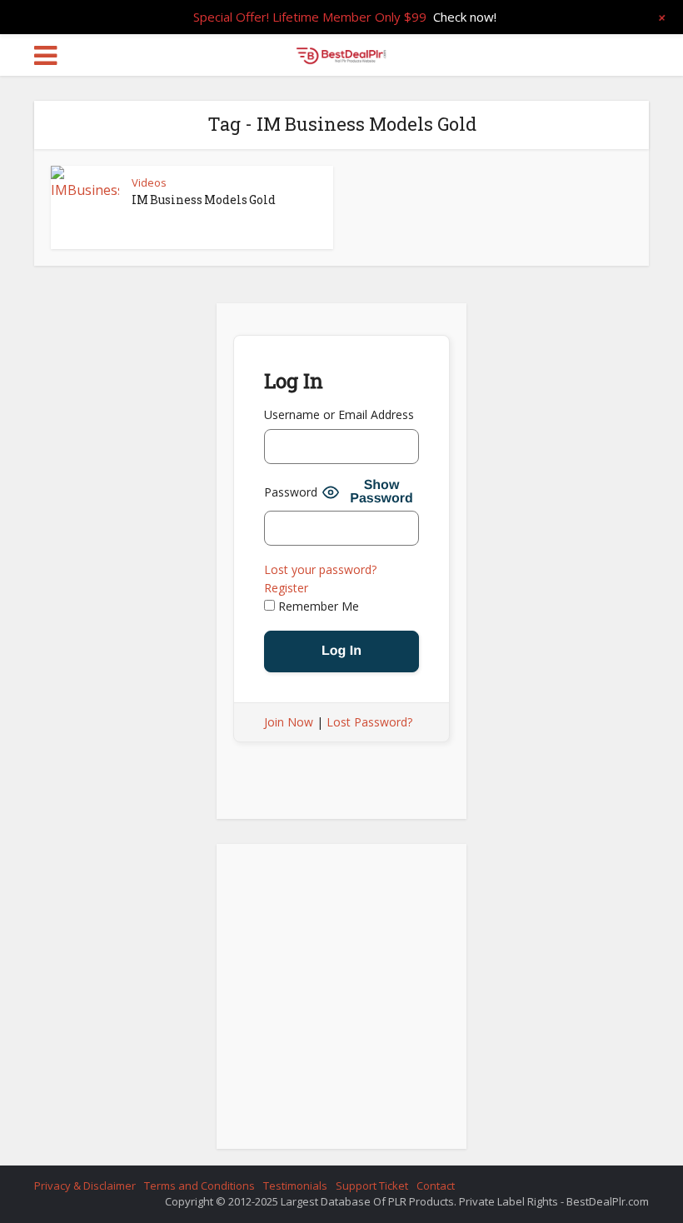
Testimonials (295, 1185)
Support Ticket (372, 1185)
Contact (435, 1185)
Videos (149, 182)
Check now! (464, 16)
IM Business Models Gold (204, 199)
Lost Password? (369, 722)
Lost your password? (320, 569)
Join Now (288, 722)
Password (290, 492)
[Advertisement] (341, 1001)
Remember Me (317, 606)
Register (286, 588)
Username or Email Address (339, 414)
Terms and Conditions (199, 1185)
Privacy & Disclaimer (85, 1185)
